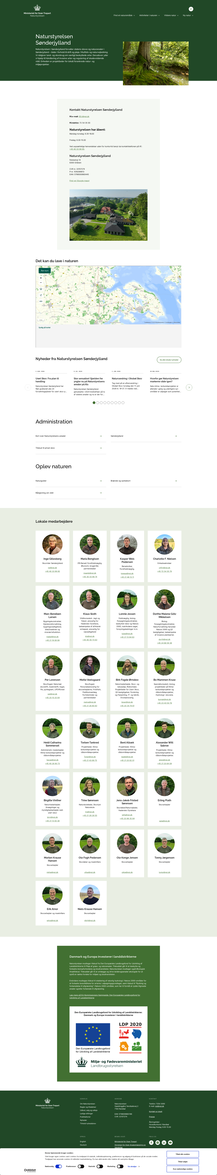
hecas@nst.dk (52, 760)
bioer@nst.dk (127, 702)
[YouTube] (170, 1142)
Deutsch (83, 1145)
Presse (152, 1117)
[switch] (81, 1166)
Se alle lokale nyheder (169, 360)
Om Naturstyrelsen (87, 1104)
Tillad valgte (183, 1162)
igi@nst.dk (52, 568)
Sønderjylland (117, 436)
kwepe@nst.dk (127, 573)
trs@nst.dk (89, 812)
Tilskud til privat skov (45, 448)
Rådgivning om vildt (44, 493)
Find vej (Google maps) (80, 181)
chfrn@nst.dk (164, 568)
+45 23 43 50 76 (164, 703)
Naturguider (41, 481)
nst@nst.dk (159, 1106)
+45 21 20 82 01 (127, 760)
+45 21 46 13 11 (127, 577)
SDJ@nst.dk (84, 116)
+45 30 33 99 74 (90, 577)
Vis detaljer (132, 1166)
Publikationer (85, 1117)
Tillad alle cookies (183, 1154)
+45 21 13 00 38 (52, 821)
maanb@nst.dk (90, 573)
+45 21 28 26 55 (90, 815)
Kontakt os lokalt (155, 1111)
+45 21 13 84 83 (127, 637)
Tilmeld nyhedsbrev (88, 1123)
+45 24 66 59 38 (164, 643)
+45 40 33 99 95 (77, 149)
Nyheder (83, 1120)
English (83, 1141)
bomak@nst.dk (164, 699)
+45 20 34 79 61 (127, 706)
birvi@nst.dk (52, 817)
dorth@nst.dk (164, 639)
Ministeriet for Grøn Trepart (126, 1141)
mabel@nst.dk (52, 637)
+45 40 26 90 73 (52, 763)
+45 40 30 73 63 (90, 640)
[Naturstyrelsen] (37, 10)
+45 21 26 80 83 (90, 706)
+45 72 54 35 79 (164, 571)
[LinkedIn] (164, 1142)
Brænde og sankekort (120, 481)
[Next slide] (189, 387)
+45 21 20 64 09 (164, 763)
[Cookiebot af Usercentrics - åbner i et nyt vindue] (30, 1170)
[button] (94, 402)
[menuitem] (124, 17)
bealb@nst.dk (127, 757)
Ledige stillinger (86, 1113)
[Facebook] (151, 1142)
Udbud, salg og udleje (88, 1110)
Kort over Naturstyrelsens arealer (51, 436)
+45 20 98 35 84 (127, 818)
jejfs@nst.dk (127, 815)
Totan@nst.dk (90, 757)
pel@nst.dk (52, 694)
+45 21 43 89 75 (90, 760)
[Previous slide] (28, 387)
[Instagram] (157, 1142)
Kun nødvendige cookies (183, 1169)
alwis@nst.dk (164, 760)
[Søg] (191, 9)
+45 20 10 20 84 (52, 697)
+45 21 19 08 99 (52, 640)
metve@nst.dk (90, 702)
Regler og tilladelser (88, 1107)
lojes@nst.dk (127, 633)
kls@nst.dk (89, 636)
